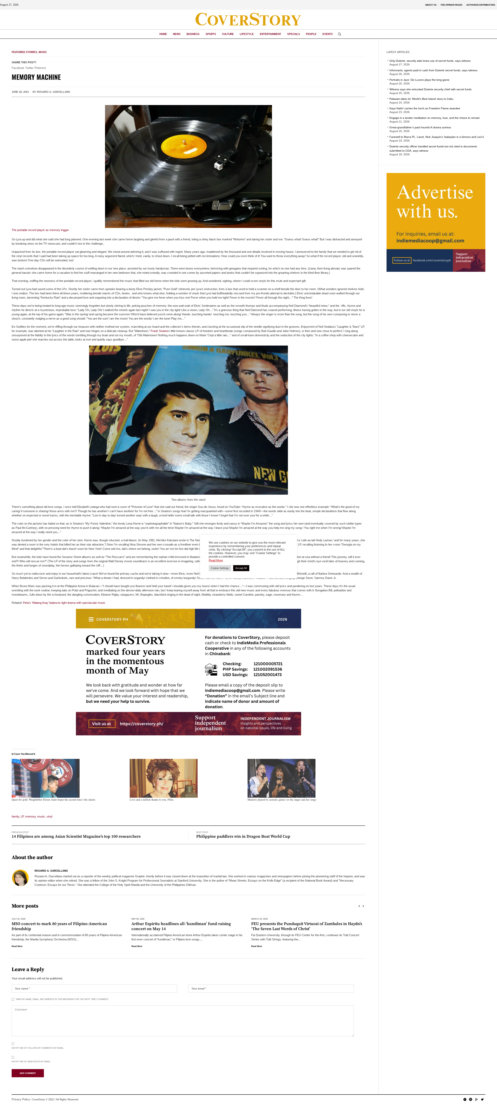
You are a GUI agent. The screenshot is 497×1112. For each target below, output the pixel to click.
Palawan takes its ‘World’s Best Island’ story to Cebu (421, 98)
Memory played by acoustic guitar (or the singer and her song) (282, 799)
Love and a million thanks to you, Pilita (151, 799)
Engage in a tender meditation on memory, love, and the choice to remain (434, 117)
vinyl (49, 816)
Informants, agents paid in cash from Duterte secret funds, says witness (433, 70)
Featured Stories (24, 52)
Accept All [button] (241, 568)
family (15, 816)
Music (43, 52)
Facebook (18, 68)
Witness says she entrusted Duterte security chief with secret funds (430, 89)
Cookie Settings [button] (220, 568)
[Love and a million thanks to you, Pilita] (187, 778)
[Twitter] (482, 1099)
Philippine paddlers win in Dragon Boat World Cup (243, 836)
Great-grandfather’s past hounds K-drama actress (420, 127)
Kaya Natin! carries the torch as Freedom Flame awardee (424, 108)
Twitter (29, 68)
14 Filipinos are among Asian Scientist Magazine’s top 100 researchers (76, 836)
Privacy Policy (21, 1099)
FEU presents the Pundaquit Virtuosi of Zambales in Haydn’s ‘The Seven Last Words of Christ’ (186, 926)
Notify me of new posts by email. (31, 1061)
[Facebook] (464, 1099)
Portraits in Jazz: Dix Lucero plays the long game (419, 79)
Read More (17, 946)
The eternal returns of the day (279, 923)
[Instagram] (470, 1099)
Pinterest (40, 68)
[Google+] (476, 1099)
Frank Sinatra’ (159, 331)
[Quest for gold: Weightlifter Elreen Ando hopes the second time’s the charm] (69, 778)
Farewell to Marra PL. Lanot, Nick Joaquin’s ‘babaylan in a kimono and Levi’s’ (436, 136)
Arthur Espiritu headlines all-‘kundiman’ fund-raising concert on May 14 (61, 926)
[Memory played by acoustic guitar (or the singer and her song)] (305, 778)
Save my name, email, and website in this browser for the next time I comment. (62, 999)
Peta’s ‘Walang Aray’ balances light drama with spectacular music (64, 602)
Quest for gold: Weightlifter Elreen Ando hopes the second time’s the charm (53, 799)
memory (30, 816)
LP (22, 816)
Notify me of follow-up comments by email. (38, 1048)
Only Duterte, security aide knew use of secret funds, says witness (430, 60)
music (41, 816)
